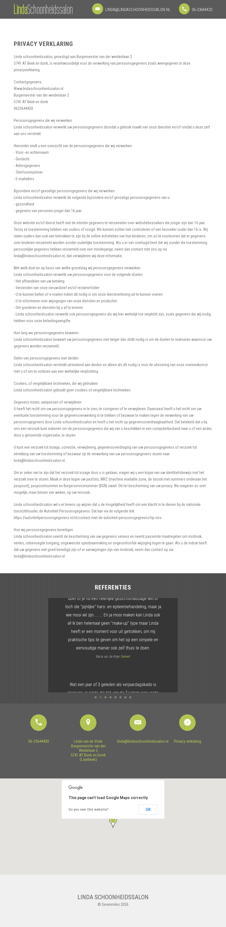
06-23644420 (201, 9)
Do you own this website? (89, 809)
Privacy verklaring (187, 741)
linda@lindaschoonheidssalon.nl (137, 9)
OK (148, 809)
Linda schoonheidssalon (113, 897)
